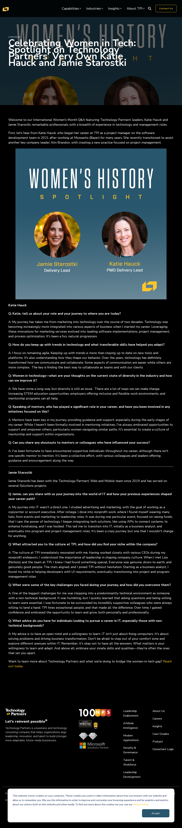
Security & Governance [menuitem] (130, 750)
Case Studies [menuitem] (160, 734)
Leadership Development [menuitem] (132, 774)
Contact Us (166, 8)
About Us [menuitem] (158, 711)
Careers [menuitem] (157, 719)
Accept (156, 813)
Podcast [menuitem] (157, 742)
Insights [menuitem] (157, 726)
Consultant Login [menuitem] (163, 749)
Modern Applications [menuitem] (131, 738)
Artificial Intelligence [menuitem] (130, 725)
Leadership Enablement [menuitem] (130, 713)
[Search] (149, 8)
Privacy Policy (140, 804)
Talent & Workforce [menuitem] (129, 762)
